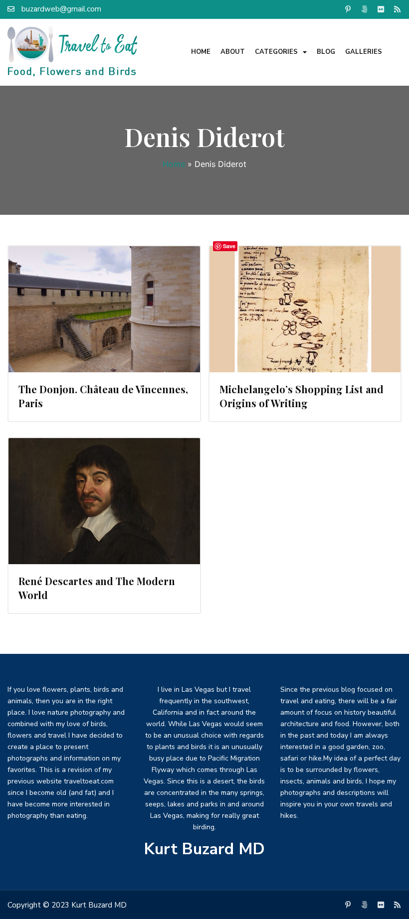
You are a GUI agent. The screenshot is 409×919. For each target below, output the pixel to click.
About (232, 51)
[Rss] (397, 8)
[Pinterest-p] (347, 8)
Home (200, 51)
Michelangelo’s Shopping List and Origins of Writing (301, 396)
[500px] (364, 8)
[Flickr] (380, 8)
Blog (326, 51)
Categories (276, 51)
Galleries (363, 51)
